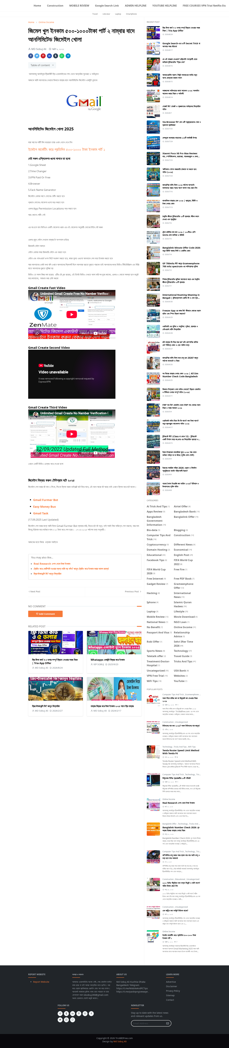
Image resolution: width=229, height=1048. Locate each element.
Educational (180, 879)
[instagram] (66, 1019)
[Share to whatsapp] (61, 55)
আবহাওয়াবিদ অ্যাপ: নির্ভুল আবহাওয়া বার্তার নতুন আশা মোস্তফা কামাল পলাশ (179, 76)
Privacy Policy (173, 990)
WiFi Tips (192, 746)
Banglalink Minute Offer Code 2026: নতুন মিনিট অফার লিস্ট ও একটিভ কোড (181, 249)
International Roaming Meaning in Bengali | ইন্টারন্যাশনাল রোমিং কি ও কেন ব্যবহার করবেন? (181, 297)
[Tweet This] (36, 55)
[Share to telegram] (68, 55)
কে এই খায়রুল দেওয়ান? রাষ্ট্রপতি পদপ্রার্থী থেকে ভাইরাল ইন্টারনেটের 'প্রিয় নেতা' (179, 60)
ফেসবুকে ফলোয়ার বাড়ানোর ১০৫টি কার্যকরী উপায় (179, 137)
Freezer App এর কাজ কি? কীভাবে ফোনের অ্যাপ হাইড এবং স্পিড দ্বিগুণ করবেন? (181, 312)
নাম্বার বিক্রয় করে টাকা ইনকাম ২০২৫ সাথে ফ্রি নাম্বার (112, 706)
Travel (95, 14)
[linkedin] (72, 1013)
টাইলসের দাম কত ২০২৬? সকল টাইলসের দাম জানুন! (181, 725)
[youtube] (85, 1013)
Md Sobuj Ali (120, 1041)
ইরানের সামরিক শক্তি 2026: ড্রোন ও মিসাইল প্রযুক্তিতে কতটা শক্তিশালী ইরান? (179, 469)
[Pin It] (43, 55)
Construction (168, 722)
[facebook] (91, 1013)
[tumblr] (66, 1013)
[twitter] (60, 1019)
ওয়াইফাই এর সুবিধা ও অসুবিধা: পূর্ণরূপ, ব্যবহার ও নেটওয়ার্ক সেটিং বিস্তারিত (180, 328)
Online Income (168, 799)
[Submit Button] (167, 1023)
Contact (170, 999)
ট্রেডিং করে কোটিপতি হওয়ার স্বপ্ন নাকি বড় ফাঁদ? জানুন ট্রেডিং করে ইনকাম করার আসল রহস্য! (71, 568)
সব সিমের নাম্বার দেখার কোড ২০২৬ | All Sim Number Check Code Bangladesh (180, 375)
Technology (167, 746)
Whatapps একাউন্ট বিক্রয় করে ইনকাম (108, 659)
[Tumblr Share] (55, 55)
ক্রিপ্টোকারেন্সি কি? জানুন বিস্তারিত (47, 573)
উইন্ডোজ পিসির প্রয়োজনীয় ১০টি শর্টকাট (176, 778)
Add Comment (47, 613)
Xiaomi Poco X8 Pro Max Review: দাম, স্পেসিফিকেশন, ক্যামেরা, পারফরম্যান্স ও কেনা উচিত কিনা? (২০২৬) (180, 156)
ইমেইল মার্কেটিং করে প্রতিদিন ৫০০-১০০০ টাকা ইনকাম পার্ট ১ (66, 149)
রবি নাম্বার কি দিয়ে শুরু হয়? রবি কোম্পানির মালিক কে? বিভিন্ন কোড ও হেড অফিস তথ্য (180, 343)
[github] (72, 1019)
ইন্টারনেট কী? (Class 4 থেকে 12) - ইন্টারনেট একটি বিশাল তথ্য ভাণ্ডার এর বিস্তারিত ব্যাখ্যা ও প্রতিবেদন (180, 439)
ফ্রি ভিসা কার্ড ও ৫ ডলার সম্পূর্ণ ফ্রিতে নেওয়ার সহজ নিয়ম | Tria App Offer (181, 29)
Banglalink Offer (169, 823)
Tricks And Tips (180, 746)
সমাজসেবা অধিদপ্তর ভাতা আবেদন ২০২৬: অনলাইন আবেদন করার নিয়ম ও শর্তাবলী (180, 92)
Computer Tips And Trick (173, 694)
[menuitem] (37, 5)
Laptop (118, 14)
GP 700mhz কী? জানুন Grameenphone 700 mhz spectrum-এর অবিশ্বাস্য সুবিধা (180, 265)
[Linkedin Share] (49, 55)
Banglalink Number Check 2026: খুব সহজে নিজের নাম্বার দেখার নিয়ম (180, 829)
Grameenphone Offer (194, 694)
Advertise (171, 981)
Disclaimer (171, 986)
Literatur (106, 14)
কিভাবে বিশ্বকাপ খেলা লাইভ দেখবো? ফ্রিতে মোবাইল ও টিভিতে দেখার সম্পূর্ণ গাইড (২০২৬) (181, 391)
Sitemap (170, 995)
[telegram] (60, 1013)
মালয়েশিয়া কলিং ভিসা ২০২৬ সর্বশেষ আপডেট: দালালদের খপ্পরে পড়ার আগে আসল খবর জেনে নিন (179, 186)
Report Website (41, 981)
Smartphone (131, 14)
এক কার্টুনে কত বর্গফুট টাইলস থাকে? (175, 910)
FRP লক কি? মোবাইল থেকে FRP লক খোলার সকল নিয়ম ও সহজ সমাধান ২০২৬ (181, 406)
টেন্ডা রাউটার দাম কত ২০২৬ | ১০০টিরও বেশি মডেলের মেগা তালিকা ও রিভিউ (178, 233)
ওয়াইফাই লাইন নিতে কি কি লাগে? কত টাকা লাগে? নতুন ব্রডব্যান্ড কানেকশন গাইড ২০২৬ (180, 422)
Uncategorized (181, 722)
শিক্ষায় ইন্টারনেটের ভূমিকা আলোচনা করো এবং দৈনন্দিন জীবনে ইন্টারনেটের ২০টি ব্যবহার (181, 281)
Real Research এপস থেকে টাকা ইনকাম (52, 563)
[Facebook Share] (30, 55)
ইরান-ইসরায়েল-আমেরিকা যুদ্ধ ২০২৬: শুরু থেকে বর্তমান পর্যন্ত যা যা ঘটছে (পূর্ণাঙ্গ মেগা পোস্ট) (179, 453)
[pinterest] (78, 1013)
